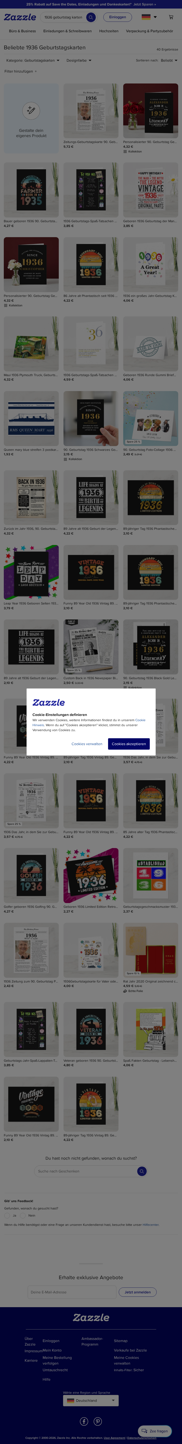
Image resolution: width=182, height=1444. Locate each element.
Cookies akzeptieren (129, 744)
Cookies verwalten (87, 744)
